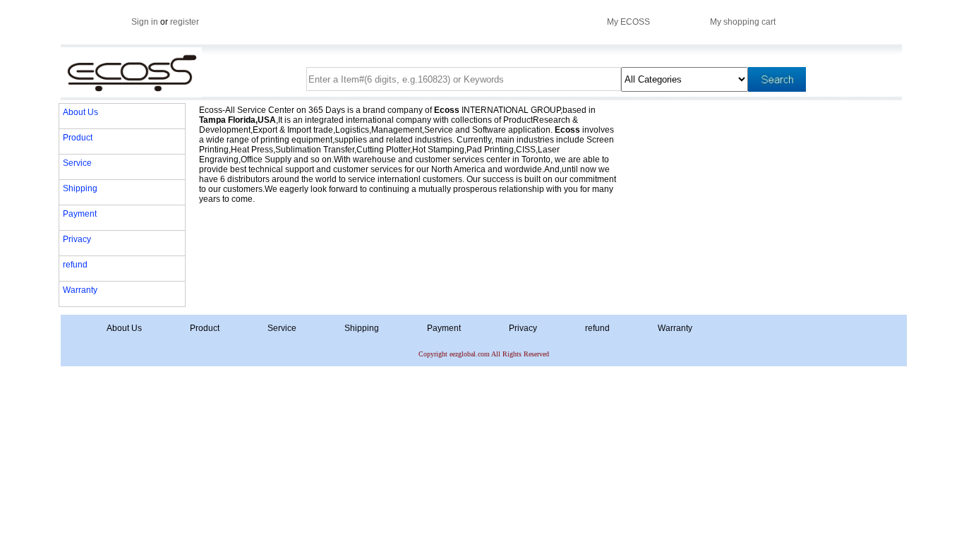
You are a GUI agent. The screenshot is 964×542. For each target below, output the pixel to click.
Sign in (144, 22)
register (184, 22)
